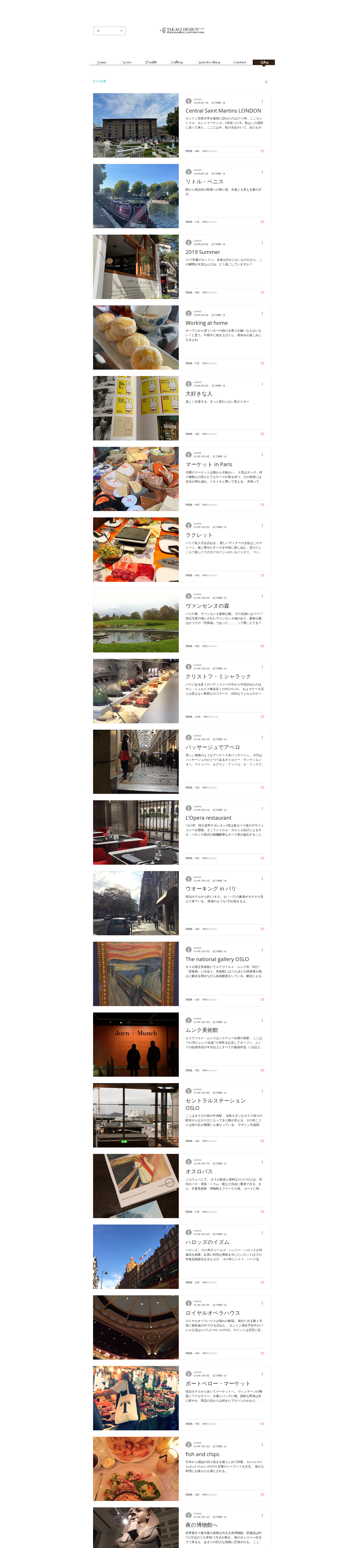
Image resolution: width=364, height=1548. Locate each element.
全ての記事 (99, 81)
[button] (266, 82)
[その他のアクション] (263, 101)
